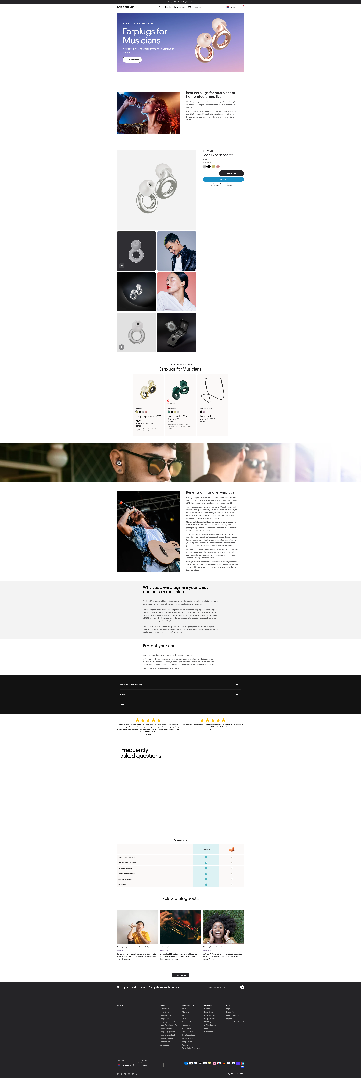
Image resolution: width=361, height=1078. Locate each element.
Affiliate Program (210, 1025)
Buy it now (223, 179)
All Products (164, 1045)
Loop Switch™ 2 (177, 416)
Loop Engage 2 (166, 1028)
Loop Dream (189, 2)
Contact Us (186, 1028)
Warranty (185, 1018)
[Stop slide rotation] (195, 2)
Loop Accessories (167, 1038)
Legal (228, 1009)
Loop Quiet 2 (165, 1018)
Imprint (229, 1018)
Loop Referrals (209, 1015)
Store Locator (187, 1038)
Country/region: (122, 1060)
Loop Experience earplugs (157, 612)
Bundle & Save (165, 1042)
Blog (206, 1028)
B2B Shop (207, 1022)
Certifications (187, 1025)
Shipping (185, 1012)
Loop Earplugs (187, 1042)
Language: (144, 1060)
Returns (185, 1015)
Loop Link (206, 416)
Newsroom (208, 1032)
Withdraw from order (190, 1022)
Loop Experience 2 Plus (169, 1025)
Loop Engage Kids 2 (167, 1035)
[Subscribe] (242, 987)
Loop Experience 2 (167, 1022)
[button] (241, 7)
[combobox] (128, 1065)
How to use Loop (188, 1035)
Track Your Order (188, 1032)
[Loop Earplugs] (137, 1005)
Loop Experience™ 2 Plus (148, 418)
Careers (207, 1009)
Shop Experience (132, 60)
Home (118, 81)
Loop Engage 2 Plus (167, 1032)
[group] (136, 251)
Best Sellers (164, 1009)
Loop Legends (209, 1018)
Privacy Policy (231, 1012)
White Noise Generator (191, 1048)
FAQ (184, 1009)
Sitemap (185, 1045)
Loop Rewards (209, 1012)
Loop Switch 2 (165, 1015)
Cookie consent (232, 1015)
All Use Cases (125, 81)
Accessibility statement (235, 1022)
